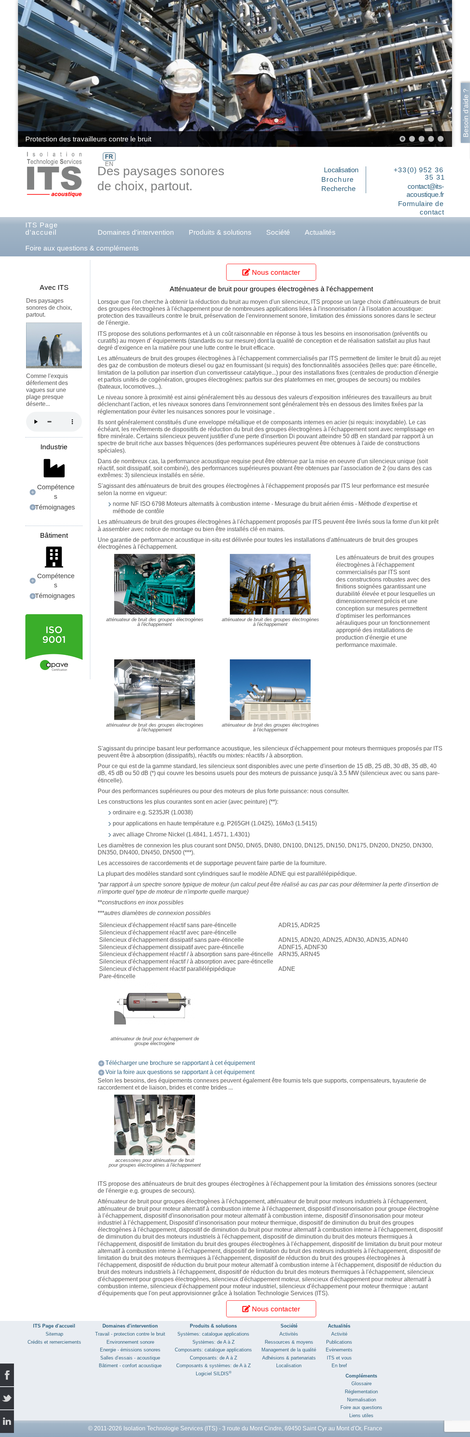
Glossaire (361, 1383)
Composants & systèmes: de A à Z (213, 1365)
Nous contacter (275, 272)
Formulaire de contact (421, 208)
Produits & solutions (220, 232)
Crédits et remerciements (54, 1342)
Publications (339, 1342)
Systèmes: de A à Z (213, 1342)
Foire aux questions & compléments (82, 248)
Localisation (341, 170)
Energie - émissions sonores (130, 1350)
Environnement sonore (130, 1342)
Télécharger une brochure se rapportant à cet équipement (180, 1063)
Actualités (320, 232)
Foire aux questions (361, 1407)
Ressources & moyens (289, 1342)
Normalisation (361, 1399)
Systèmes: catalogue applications (213, 1334)
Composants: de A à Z (213, 1358)
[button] (429, 73)
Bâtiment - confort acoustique (130, 1365)
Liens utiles (361, 1415)
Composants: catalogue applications (213, 1350)
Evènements (339, 1350)
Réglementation (361, 1391)
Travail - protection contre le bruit (130, 1334)
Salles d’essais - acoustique (130, 1358)
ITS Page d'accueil (41, 228)
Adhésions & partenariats (289, 1358)
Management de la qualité (288, 1350)
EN (109, 164)
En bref (339, 1365)
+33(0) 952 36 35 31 (419, 173)
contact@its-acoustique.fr (425, 191)
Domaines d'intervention (136, 232)
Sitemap (54, 1334)
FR (109, 157)
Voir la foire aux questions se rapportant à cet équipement (179, 1072)
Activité (339, 1334)
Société (278, 232)
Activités (288, 1334)
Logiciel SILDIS (213, 1373)
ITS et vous (339, 1358)
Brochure (337, 179)
